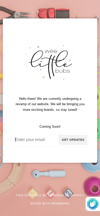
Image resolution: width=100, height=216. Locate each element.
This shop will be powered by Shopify (50, 195)
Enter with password (50, 203)
